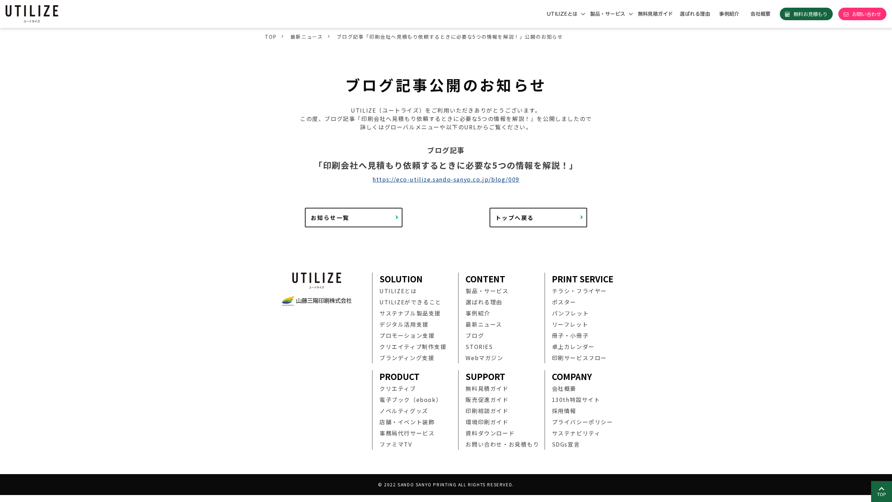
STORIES (479, 346)
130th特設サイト (576, 399)
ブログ (475, 335)
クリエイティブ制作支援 (413, 346)
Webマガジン (484, 357)
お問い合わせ (866, 13)
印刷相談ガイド (487, 410)
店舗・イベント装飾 (407, 422)
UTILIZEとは (562, 14)
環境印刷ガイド (487, 422)
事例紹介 (729, 14)
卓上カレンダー (573, 346)
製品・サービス (607, 14)
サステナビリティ (576, 433)
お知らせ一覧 (330, 217)
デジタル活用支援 (404, 324)
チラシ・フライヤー (579, 291)
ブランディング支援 (406, 357)
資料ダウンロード (490, 433)
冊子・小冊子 (570, 335)
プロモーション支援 (407, 335)
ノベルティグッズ (403, 410)
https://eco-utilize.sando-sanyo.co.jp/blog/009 (446, 179)
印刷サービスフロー (579, 357)
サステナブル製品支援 (410, 313)
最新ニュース (307, 36)
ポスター (564, 302)
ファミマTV (395, 444)
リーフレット (570, 324)
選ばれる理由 (695, 14)
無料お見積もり (810, 13)
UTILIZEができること (410, 302)
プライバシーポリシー (582, 422)
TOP (271, 36)
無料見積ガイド (655, 14)
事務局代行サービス (407, 433)
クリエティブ (397, 388)
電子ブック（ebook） (410, 399)
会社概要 (761, 14)
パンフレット (570, 313)
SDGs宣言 (566, 444)
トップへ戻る (514, 217)
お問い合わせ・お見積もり (502, 444)
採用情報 (564, 410)
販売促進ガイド (487, 399)
